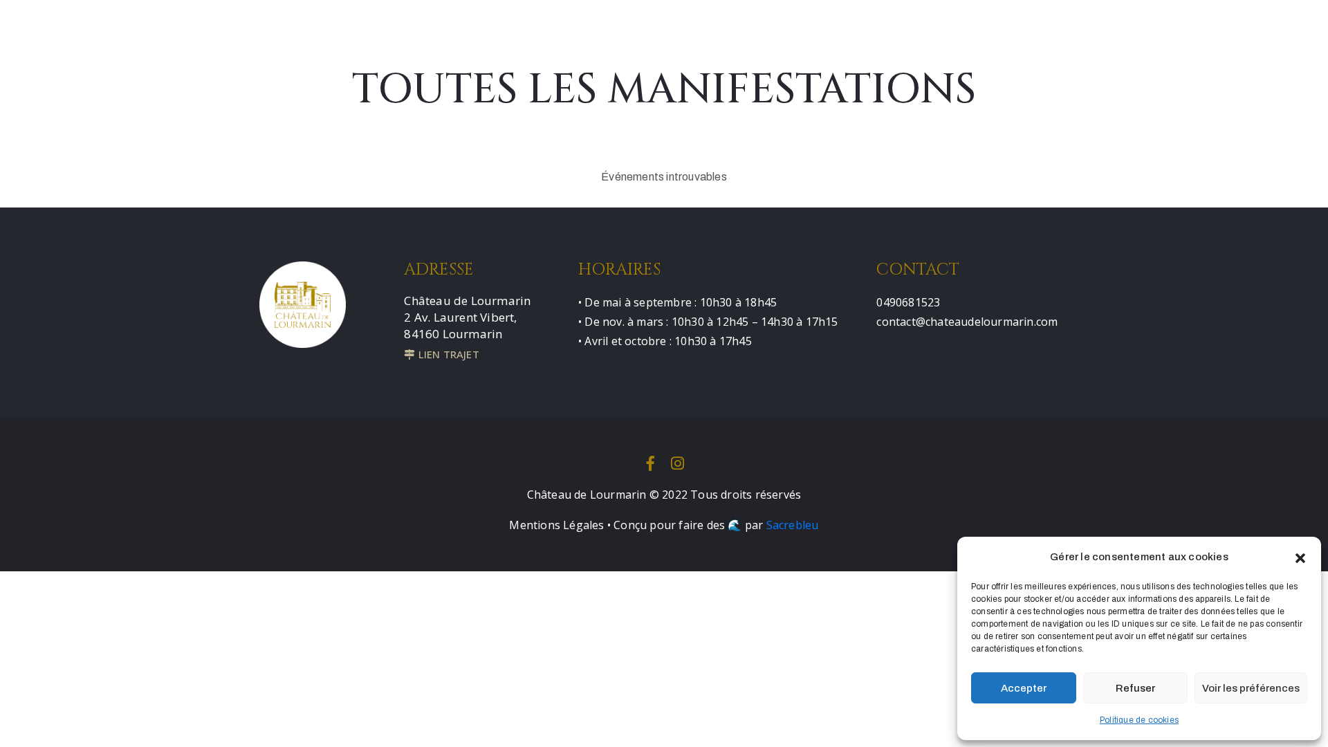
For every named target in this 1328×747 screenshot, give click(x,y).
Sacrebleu (792, 525)
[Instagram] (677, 463)
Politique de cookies (1139, 720)
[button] (1300, 557)
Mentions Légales (556, 525)
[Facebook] (650, 463)
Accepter (1023, 688)
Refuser (1135, 688)
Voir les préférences (1251, 688)
